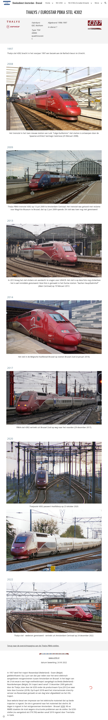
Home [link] (47, 3)
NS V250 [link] (59, 3)
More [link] (97, 3)
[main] (54, 12)
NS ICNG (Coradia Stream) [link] (78, 3)
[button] (105, 2)
